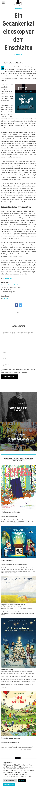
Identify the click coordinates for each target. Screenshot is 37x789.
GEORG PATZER (7, 278)
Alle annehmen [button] (9, 784)
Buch (18, 312)
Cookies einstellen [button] (9, 780)
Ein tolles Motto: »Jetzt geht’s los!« (10, 738)
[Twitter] (20, 305)
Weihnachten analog (7, 669)
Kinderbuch (18, 8)
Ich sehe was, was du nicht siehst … (10, 512)
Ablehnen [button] (22, 780)
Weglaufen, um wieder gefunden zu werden (13, 605)
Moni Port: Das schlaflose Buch (11, 285)
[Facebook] (16, 305)
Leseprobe (5, 298)
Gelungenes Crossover (7, 560)
